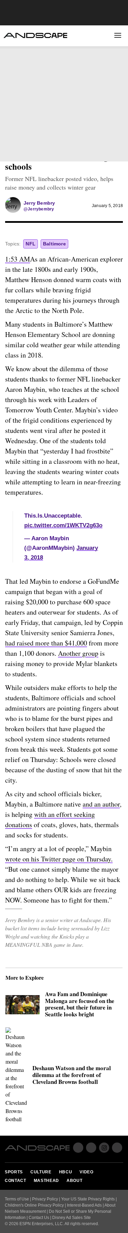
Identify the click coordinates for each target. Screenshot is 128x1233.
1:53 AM (17, 259)
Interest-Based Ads (84, 1205)
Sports (16, 55)
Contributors (82, 107)
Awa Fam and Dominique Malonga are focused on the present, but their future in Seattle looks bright (79, 1004)
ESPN (111, 151)
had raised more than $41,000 (46, 643)
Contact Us (39, 1217)
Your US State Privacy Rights (88, 1199)
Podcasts (19, 128)
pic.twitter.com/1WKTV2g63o (63, 525)
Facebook (13, 150)
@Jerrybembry (39, 209)
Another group (78, 653)
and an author (101, 804)
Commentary (23, 107)
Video (14, 91)
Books (73, 118)
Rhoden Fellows (28, 118)
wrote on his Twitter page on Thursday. (59, 858)
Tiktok (117, 1148)
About (73, 128)
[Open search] (102, 35)
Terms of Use (17, 1199)
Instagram (104, 1148)
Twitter (30, 150)
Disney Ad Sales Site (71, 1217)
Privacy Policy (45, 1199)
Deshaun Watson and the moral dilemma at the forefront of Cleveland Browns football (71, 1075)
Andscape (35, 35)
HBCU (13, 79)
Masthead (46, 1180)
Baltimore (54, 243)
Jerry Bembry (39, 203)
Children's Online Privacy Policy (34, 1205)
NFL (30, 243)
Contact (15, 1180)
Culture (18, 67)
